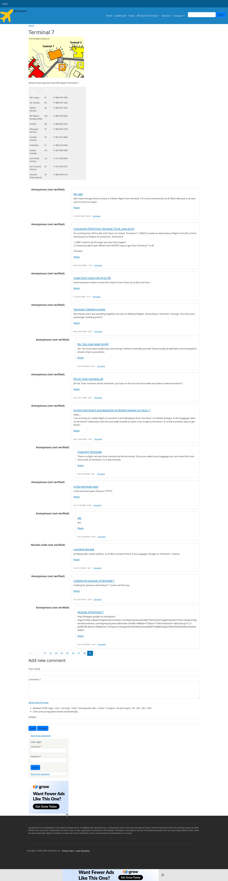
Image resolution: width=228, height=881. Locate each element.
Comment (33, 679)
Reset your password (40, 774)
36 (73, 653)
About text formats (38, 702)
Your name (34, 668)
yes (79, 518)
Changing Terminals (89, 452)
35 (67, 653)
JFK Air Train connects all (88, 379)
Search (220, 14)
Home (109, 15)
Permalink (97, 216)
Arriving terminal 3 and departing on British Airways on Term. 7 (111, 410)
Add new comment (41, 735)
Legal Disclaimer (82, 850)
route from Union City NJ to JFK (92, 278)
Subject (32, 716)
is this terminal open (85, 486)
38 (84, 653)
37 (79, 653)
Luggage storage (83, 549)
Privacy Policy (68, 850)
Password (35, 756)
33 (56, 653)
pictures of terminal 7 (90, 612)
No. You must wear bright (93, 344)
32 (50, 653)
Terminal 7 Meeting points (89, 309)
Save (32, 728)
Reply (76, 207)
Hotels (131, 15)
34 (62, 653)
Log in (5, 3)
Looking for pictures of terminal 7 (93, 580)
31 (45, 653)
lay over (78, 194)
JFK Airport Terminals (147, 15)
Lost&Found (120, 15)
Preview (43, 728)
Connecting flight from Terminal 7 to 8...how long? (103, 228)
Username (35, 746)
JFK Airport (20, 11)
